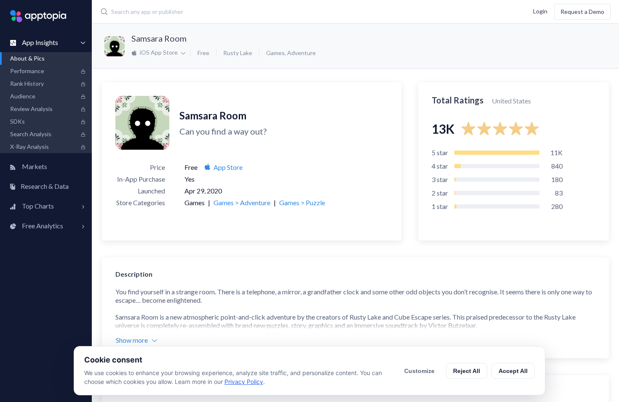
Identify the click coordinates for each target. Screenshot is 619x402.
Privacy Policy (243, 381)
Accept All (513, 371)
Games (275, 52)
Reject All (466, 371)
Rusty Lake (237, 52)
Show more (132, 340)
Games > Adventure (241, 202)
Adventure (301, 52)
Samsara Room (159, 38)
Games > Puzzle (302, 202)
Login (540, 10)
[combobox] (261, 11)
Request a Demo (582, 11)
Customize (419, 371)
